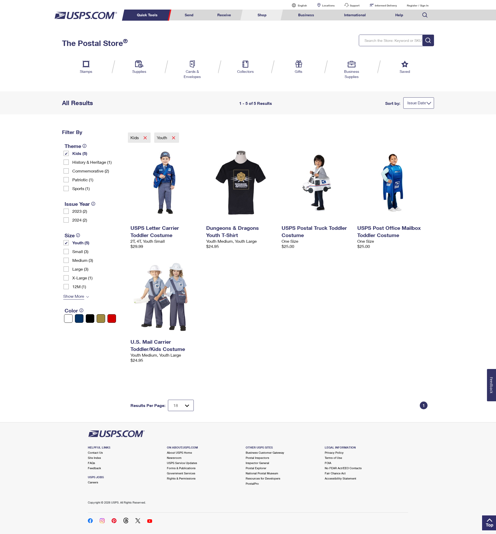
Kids (135, 137)
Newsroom (174, 457)
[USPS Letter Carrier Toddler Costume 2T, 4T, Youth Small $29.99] (165, 183)
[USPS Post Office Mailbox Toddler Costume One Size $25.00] (392, 183)
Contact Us (95, 452)
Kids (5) (79, 153)
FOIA (328, 463)
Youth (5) (80, 242)
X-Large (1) (82, 277)
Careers (93, 482)
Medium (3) (82, 260)
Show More (73, 296)
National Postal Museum (262, 473)
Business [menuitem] (306, 15)
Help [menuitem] (399, 15)
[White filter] (68, 318)
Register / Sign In (418, 5)
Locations (328, 5)
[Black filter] (90, 318)
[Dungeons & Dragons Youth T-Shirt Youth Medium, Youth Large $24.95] (241, 183)
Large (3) (80, 268)
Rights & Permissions (181, 478)
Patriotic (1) (82, 179)
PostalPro (252, 483)
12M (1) (79, 286)
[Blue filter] (79, 318)
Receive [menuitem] (224, 15)
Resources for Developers (263, 478)
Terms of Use (333, 457)
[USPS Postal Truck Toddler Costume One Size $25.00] (317, 183)
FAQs (91, 463)
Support (355, 5)
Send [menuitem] (189, 15)
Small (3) (80, 251)
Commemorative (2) (90, 170)
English (297, 5)
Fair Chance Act (335, 473)
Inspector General (257, 463)
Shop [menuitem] (262, 15)
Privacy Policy (334, 452)
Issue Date (416, 102)
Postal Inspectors (257, 457)
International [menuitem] (355, 15)
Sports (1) (81, 188)
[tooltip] (84, 146)
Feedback (94, 468)
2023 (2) (79, 211)
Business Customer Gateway (265, 452)
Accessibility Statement (340, 478)
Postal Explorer (256, 468)
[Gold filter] (101, 318)
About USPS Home (179, 452)
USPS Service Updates (182, 463)
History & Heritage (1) (92, 162)
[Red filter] (111, 318)
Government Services (181, 473)
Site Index (94, 457)
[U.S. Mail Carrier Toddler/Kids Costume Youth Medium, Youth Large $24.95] (165, 297)
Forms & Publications (181, 468)
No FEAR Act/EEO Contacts (343, 468)
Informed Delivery (386, 5)
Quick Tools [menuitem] (147, 15)
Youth (162, 137)
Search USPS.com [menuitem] (425, 15)
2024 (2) (79, 219)
